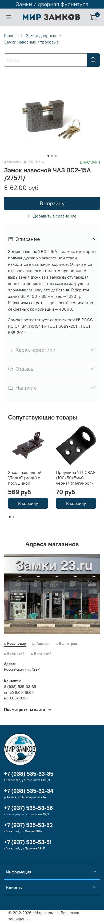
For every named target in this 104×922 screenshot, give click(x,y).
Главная (11, 35)
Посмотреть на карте (24, 709)
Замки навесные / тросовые (31, 42)
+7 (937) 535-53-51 (27, 842)
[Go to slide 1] (48, 156)
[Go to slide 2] (52, 156)
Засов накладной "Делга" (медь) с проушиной (24, 478)
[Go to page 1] (10, 517)
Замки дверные (41, 35)
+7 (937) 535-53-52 (28, 825)
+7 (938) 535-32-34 (28, 790)
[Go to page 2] (13, 517)
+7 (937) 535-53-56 (28, 808)
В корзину (28, 503)
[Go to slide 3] (56, 156)
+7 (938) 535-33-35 (28, 773)
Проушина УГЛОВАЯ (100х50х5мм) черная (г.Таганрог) (75, 478)
